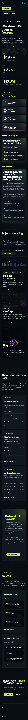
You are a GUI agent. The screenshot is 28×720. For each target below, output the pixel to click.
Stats (7, 713)
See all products (8, 425)
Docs (3, 713)
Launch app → (6, 8)
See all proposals (9, 629)
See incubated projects (9, 13)
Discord (13, 713)
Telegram (20, 713)
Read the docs (19, 694)
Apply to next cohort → (13, 554)
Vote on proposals (9, 461)
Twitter (4, 716)
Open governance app (10, 664)
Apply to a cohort (9, 497)
